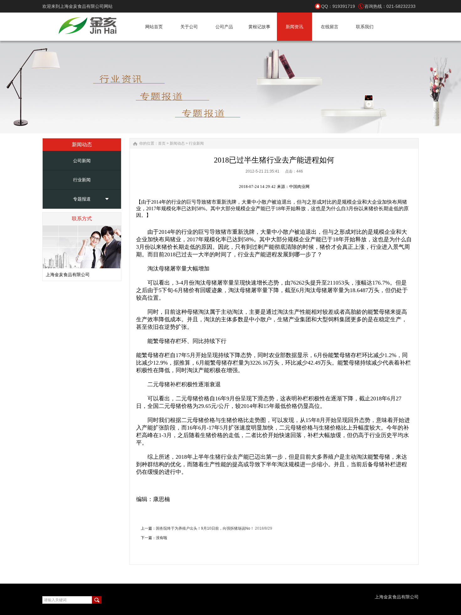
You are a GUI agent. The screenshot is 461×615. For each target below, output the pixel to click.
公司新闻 (82, 160)
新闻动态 (177, 143)
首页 (162, 143)
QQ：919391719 (338, 6)
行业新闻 (82, 179)
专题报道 (82, 198)
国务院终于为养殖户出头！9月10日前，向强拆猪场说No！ (205, 528)
